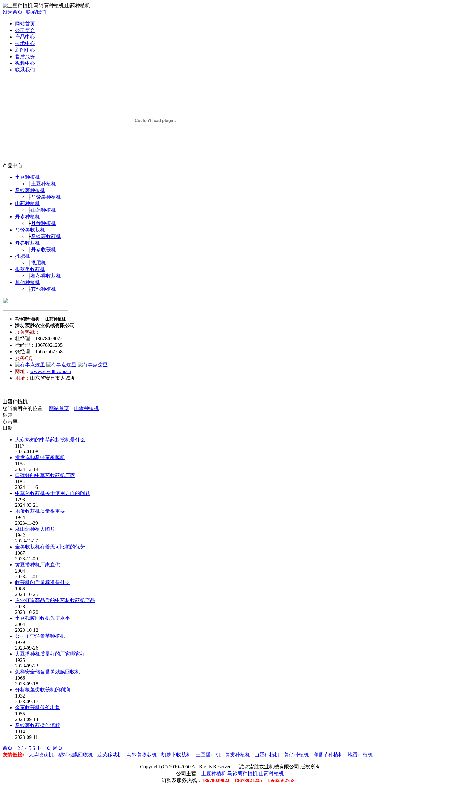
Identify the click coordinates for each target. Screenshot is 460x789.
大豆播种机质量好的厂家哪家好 (50, 654)
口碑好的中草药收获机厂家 (45, 475)
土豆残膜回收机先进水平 (42, 618)
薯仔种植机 (296, 754)
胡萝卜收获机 (176, 754)
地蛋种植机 (360, 754)
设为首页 (13, 12)
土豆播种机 (208, 754)
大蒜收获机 (41, 754)
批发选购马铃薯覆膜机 (40, 457)
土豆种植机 (27, 177)
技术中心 (25, 43)
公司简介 (25, 30)
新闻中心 (25, 50)
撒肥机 (22, 256)
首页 (8, 748)
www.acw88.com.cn (50, 371)
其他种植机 (27, 282)
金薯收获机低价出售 (37, 707)
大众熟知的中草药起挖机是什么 (50, 439)
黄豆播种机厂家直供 (37, 564)
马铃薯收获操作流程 (37, 725)
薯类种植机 (237, 754)
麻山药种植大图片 (35, 529)
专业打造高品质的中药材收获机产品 (55, 600)
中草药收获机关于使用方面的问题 (52, 493)
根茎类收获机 (30, 269)
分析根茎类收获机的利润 (42, 689)
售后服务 (25, 56)
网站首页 (25, 23)
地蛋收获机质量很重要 (40, 511)
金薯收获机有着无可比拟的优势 (50, 546)
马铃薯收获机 (30, 229)
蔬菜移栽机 (109, 754)
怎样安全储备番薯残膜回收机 (47, 671)
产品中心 (25, 36)
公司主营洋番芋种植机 (40, 636)
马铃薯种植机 (30, 190)
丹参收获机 (27, 243)
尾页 (58, 748)
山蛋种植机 (86, 408)
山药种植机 (27, 203)
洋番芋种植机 (328, 754)
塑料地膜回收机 (75, 754)
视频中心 (25, 63)
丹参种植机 (27, 216)
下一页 (43, 748)
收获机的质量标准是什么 (42, 582)
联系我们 (36, 12)
